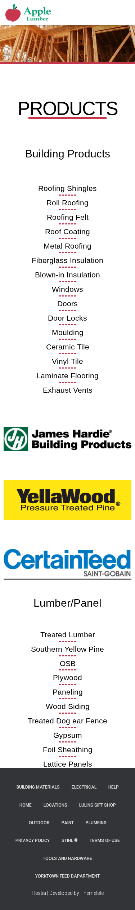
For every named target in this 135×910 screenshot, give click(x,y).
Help (113, 787)
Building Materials (38, 787)
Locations (55, 805)
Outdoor (39, 822)
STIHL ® (70, 840)
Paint (68, 822)
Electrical (84, 787)
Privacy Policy (32, 840)
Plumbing (96, 822)
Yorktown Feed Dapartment (67, 876)
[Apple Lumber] (30, 13)
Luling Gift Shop (97, 805)
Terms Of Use (105, 840)
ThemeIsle (92, 893)
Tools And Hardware (67, 858)
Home (25, 805)
